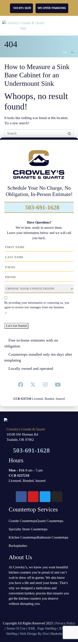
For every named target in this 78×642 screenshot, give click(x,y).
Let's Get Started (16, 325)
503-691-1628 (41, 207)
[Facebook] (20, 384)
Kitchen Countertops (23, 537)
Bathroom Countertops (52, 537)
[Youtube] (57, 384)
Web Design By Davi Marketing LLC (46, 633)
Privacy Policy (65, 623)
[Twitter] (33, 384)
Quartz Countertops (49, 521)
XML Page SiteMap (42, 628)
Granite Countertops (22, 521)
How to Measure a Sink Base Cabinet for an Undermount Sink (37, 75)
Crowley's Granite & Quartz (25, 429)
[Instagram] (45, 384)
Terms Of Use (16, 628)
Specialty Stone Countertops (28, 529)
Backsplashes (18, 545)
